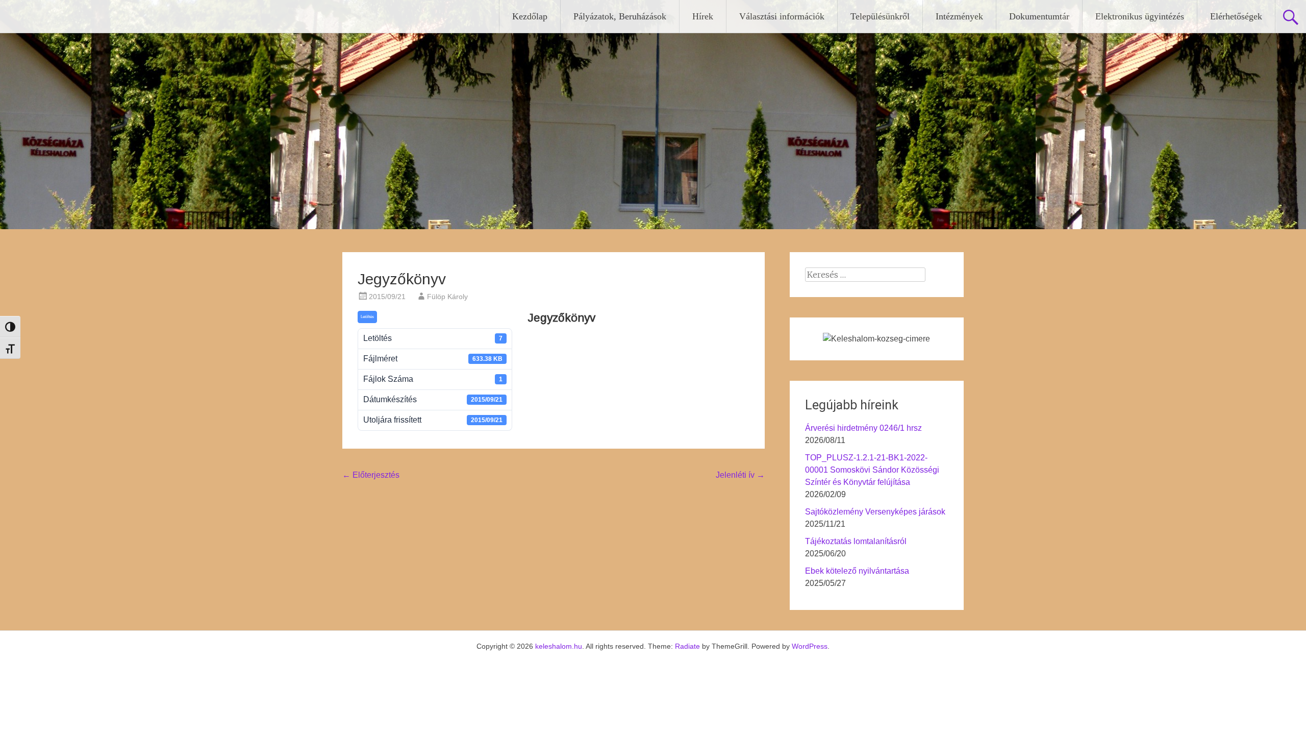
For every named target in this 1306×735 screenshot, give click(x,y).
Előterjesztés (370, 475)
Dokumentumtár (1039, 16)
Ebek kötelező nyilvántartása (857, 571)
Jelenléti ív (740, 475)
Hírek (702, 16)
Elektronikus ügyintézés (1139, 16)
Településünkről (880, 16)
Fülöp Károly (447, 296)
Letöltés (367, 316)
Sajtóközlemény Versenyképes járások (875, 511)
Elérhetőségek (1236, 16)
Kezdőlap (529, 16)
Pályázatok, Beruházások (619, 16)
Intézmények (959, 16)
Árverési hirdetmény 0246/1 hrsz (863, 428)
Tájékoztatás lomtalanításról (856, 541)
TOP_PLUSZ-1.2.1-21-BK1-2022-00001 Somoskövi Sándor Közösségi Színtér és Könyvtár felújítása (872, 469)
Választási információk (781, 16)
